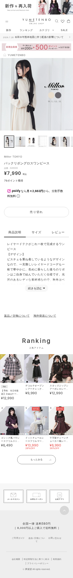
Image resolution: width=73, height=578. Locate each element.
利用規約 (57, 559)
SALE (64, 30)
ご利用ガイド (18, 538)
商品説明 (14, 232)
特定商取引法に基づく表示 (36, 559)
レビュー (58, 232)
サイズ (36, 232)
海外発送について (44, 315)
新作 (8, 30)
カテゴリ (45, 30)
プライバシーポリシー (37, 563)
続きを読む (35, 288)
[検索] (56, 21)
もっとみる (36, 459)
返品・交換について (36, 540)
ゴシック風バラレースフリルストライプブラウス (10, 441)
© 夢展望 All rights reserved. (36, 569)
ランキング (26, 30)
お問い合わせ (54, 538)
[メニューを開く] (6, 21)
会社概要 (16, 559)
